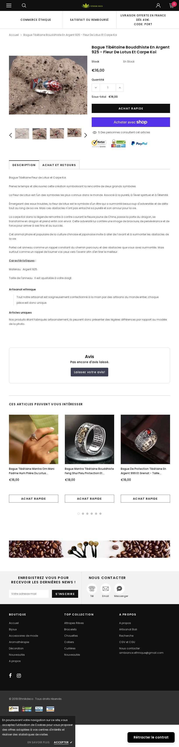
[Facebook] (10, 675)
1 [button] (78, 514)
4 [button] (92, 514)
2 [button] (83, 514)
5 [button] (96, 514)
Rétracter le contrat (151, 737)
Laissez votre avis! (89, 372)
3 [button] (87, 514)
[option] (36, 19)
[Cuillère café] (89, 549)
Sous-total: (99, 97)
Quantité (98, 79)
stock (95, 61)
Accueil (14, 35)
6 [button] (100, 514)
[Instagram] (19, 675)
